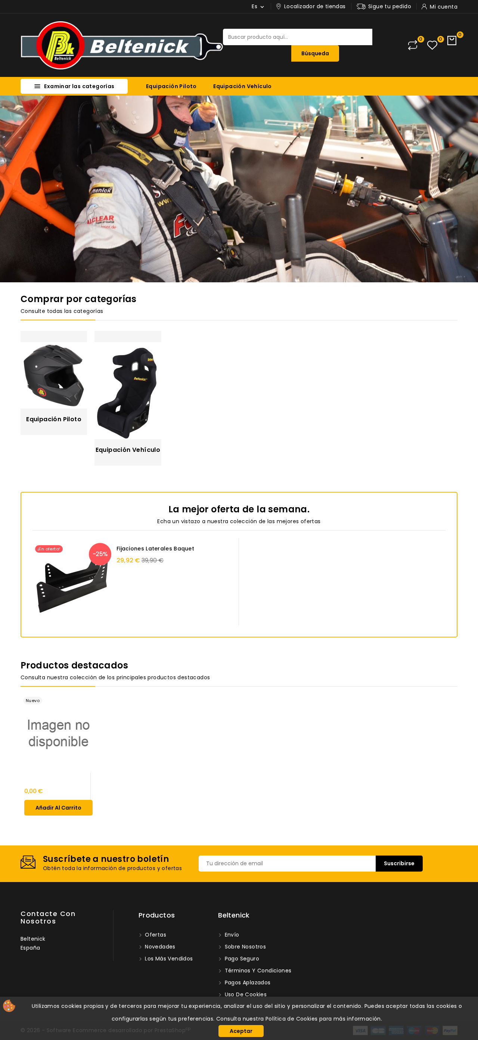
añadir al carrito (58, 807)
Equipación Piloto (171, 86)
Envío (231, 934)
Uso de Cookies (245, 994)
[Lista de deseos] (432, 45)
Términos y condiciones (257, 970)
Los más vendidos (168, 958)
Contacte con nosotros (48, 917)
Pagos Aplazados (246, 982)
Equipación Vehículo (242, 86)
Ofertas (154, 934)
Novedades (159, 946)
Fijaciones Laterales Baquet (155, 548)
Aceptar (241, 1031)
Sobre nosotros (244, 946)
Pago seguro (241, 958)
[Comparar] (412, 45)
